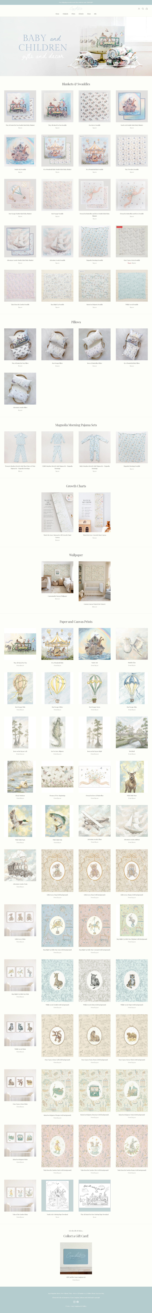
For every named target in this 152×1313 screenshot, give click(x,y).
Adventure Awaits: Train (20, 884)
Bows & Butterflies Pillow (94, 363)
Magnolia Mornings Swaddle (94, 260)
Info (95, 14)
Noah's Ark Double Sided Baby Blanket (132, 125)
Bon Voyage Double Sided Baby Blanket (20, 214)
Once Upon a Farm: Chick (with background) (132, 1060)
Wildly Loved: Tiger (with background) (132, 1005)
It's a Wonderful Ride (57, 663)
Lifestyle (81, 14)
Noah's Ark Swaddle (20, 169)
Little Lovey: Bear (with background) (94, 895)
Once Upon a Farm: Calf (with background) (57, 1060)
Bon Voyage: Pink (20, 707)
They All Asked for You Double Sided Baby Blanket (20, 125)
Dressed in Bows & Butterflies (94, 795)
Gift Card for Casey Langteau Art (76, 1277)
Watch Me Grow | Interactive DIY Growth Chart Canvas (57, 536)
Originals (65, 14)
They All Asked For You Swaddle (57, 125)
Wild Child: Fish (57, 840)
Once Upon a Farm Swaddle (132, 260)
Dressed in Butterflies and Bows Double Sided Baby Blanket (94, 215)
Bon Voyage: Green (94, 707)
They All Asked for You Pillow (20, 363)
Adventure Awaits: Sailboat (132, 839)
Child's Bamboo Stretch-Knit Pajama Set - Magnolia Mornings (57, 467)
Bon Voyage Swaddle (57, 214)
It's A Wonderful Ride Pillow (132, 363)
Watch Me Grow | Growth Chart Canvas (94, 535)
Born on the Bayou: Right (94, 751)
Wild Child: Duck (20, 840)
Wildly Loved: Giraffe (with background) (57, 1005)
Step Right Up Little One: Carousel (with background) (94, 950)
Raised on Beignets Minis (20, 1159)
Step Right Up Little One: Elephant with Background (132, 939)
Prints (73, 14)
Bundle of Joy (132, 662)
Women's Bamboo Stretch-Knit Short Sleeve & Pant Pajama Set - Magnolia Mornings (20, 467)
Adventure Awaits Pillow (20, 407)
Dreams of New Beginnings (57, 795)
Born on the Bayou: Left (20, 751)
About (89, 14)
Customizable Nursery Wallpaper (57, 596)
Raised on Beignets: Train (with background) (132, 1115)
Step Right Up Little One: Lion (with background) (57, 950)
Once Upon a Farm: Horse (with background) (94, 1060)
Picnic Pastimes (20, 795)
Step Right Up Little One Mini (20, 994)
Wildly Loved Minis (20, 1049)
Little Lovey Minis (20, 939)
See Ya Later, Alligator (57, 751)
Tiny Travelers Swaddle (132, 169)
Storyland (132, 751)
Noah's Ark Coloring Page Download (57, 1214)
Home (57, 14)
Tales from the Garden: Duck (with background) (57, 1170)
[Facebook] (77, 1302)
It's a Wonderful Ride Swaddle (94, 169)
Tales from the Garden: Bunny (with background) (131, 1170)
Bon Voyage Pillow (57, 363)
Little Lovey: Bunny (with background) (132, 895)
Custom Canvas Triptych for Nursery (94, 604)
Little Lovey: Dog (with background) (57, 895)
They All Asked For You (20, 663)
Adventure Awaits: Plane (95, 839)
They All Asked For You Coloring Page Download (95, 1214)
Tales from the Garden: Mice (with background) (95, 1170)
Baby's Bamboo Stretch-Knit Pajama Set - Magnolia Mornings (95, 467)
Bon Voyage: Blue (132, 707)
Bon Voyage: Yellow (57, 707)
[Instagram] (74, 1302)
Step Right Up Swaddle (57, 304)
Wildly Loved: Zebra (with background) (94, 1005)
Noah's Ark (94, 663)
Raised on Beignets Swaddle (95, 304)
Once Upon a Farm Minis (20, 1104)
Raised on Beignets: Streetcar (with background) (94, 1115)
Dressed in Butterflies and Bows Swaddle (132, 214)
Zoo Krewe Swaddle (94, 125)
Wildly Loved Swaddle (132, 304)
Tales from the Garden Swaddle (20, 304)
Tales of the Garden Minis (20, 1214)
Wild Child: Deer (132, 795)
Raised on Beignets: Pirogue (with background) (57, 1115)
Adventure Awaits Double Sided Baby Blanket (20, 260)
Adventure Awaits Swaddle (57, 260)
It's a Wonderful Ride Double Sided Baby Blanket (57, 169)
